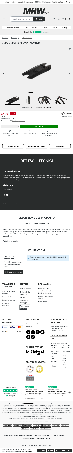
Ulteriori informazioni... (26, 451)
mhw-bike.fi (25, 428)
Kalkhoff (44, 28)
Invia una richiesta (44, 107)
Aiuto (7, 2)
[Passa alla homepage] (36, 11)
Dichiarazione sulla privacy (42, 435)
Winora (54, 28)
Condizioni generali (11, 435)
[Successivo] (69, 73)
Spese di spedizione (8, 300)
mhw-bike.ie (56, 425)
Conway (64, 28)
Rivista (68, 2)
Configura (41, 450)
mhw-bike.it (46, 425)
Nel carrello (39, 126)
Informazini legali (29, 438)
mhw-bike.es (27, 425)
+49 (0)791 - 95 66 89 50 (58, 336)
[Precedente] (3, 73)
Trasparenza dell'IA (43, 438)
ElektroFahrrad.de (45, 428)
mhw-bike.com (18, 425)
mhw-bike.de (7, 425)
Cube (26, 28)
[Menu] (4, 18)
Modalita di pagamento (25, 2)
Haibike (34, 28)
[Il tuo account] (59, 19)
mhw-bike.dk (34, 428)
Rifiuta (50, 450)
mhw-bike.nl (65, 425)
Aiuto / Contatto (25, 289)
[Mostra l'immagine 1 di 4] (31, 92)
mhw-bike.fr (37, 425)
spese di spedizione (28, 403)
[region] (36, 78)
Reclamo (23, 297)
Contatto (13, 2)
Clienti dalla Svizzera (9, 297)
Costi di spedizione (58, 2)
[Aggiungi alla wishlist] (70, 49)
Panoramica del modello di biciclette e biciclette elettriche (45, 291)
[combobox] (23, 19)
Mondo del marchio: (12, 28)
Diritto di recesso (25, 435)
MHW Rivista (42, 302)
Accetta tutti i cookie (63, 450)
